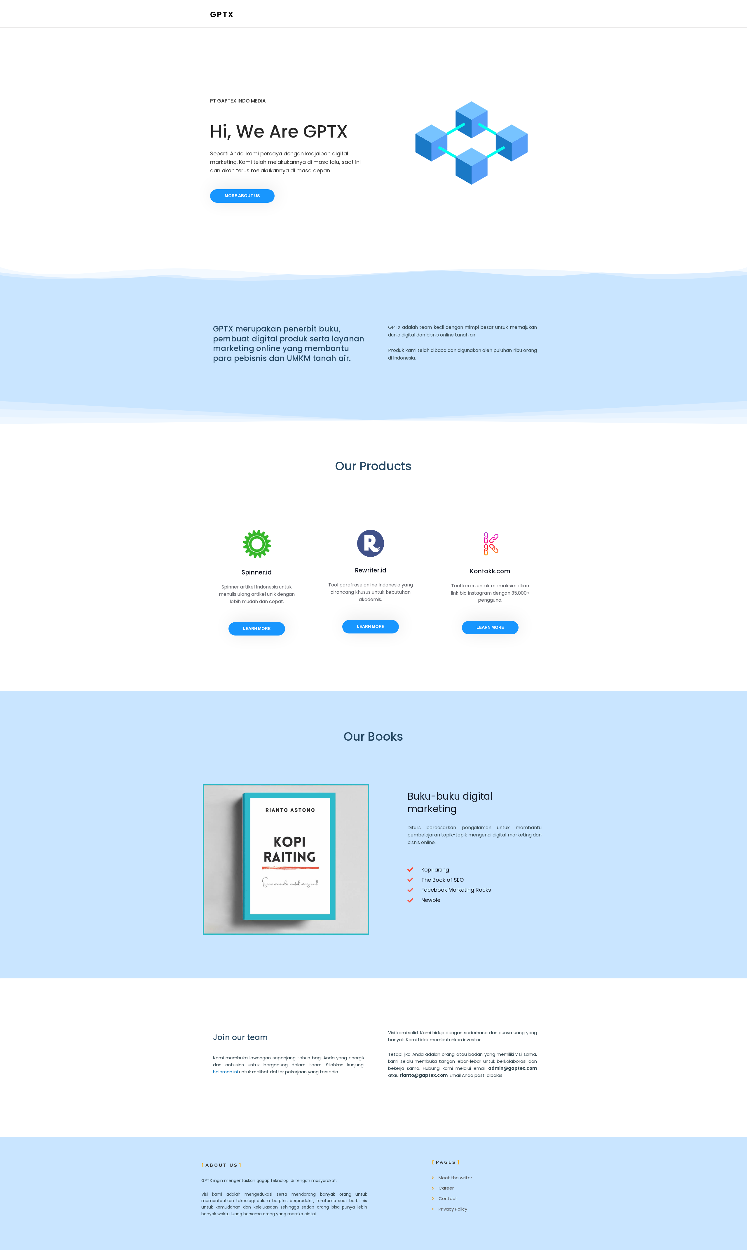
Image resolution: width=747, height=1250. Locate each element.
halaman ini (225, 1072)
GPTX (222, 14)
